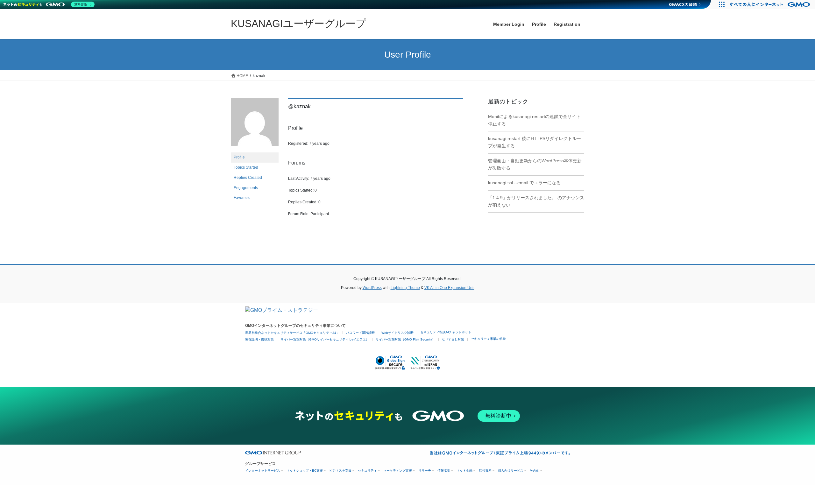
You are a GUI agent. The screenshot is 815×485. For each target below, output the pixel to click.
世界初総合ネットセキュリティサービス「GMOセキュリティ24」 (292, 332)
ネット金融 (464, 470)
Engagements (246, 188)
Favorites (242, 197)
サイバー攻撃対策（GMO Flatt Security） (405, 339)
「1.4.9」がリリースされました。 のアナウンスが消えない (536, 201)
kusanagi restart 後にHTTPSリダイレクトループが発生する (534, 142)
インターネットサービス (262, 470)
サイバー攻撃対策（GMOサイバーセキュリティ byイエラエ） (324, 339)
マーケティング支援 (397, 470)
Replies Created (248, 177)
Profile (239, 157)
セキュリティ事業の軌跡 (488, 339)
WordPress (372, 287)
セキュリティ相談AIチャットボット (445, 332)
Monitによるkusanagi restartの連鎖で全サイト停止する (534, 120)
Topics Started (246, 167)
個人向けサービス (510, 470)
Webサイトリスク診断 (397, 332)
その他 (534, 470)
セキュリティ (367, 470)
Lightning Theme (405, 287)
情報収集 (443, 470)
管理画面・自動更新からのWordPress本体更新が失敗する (535, 164)
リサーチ (424, 470)
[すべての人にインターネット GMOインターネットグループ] (770, 4)
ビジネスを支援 (340, 470)
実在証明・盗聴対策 (259, 339)
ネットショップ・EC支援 (305, 470)
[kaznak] (255, 125)
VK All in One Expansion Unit (449, 287)
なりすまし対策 (453, 339)
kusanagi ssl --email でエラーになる (524, 182)
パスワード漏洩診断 (360, 332)
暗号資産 (485, 470)
